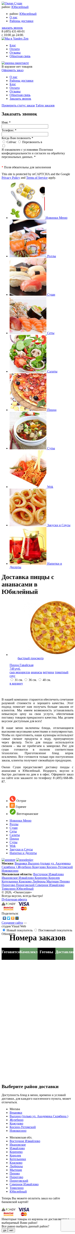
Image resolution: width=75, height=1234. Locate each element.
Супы (13, 842)
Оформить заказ (12, 70)
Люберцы (39, 881)
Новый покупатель (20, 930)
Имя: (6, 122)
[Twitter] (9, 918)
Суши (14, 827)
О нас (13, 17)
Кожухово (39, 867)
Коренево (41, 878)
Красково (25, 881)
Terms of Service (37, 177)
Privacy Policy (11, 177)
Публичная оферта (14, 899)
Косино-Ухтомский (60, 867)
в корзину (16, 683)
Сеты (13, 831)
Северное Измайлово (49, 885)
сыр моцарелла (20, 672)
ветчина (48, 672)
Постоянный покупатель (55, 930)
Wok (13, 845)
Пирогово (9, 885)
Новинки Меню (20, 820)
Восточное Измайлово (48, 874)
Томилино (9, 888)
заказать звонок (12, 27)
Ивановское (10, 878)
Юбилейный (20, 7)
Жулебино (25, 867)
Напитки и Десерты (23, 853)
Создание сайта (12, 922)
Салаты (15, 835)
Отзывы (15, 52)
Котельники (10, 881)
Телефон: (9, 130)
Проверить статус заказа (18, 105)
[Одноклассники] (13, 918)
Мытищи (53, 881)
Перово (65, 881)
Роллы (14, 824)
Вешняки (21, 863)
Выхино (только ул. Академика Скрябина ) (39, 1116)
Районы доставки (21, 21)
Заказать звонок (20, 98)
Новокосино (10, 870)
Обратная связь (20, 56)
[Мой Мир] (17, 918)
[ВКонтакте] (4, 918)
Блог (13, 45)
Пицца (14, 838)
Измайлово (27, 878)
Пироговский (25, 885)
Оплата (15, 49)
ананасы (36, 672)
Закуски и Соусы (21, 849)
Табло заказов (45, 105)
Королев (54, 878)
